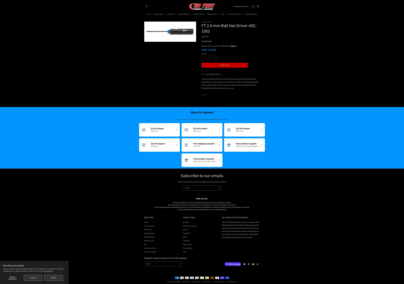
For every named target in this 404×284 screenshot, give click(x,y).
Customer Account (150, 248)
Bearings (186, 222)
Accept (33, 278)
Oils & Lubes (187, 244)
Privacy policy (196, 281)
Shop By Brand (149, 233)
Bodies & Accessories (190, 226)
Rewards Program (150, 252)
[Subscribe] (218, 188)
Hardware (186, 241)
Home (146, 222)
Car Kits (185, 230)
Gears (185, 237)
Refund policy (186, 281)
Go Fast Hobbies (175, 281)
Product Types (149, 226)
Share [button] (205, 95)
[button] (146, 6)
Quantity (204, 53)
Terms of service (206, 281)
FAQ (145, 244)
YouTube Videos (149, 237)
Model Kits (147, 230)
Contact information (218, 281)
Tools (185, 252)
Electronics (187, 233)
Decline (53, 278)
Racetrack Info (149, 241)
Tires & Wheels (188, 248)
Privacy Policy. (47, 271)
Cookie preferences (232, 281)
